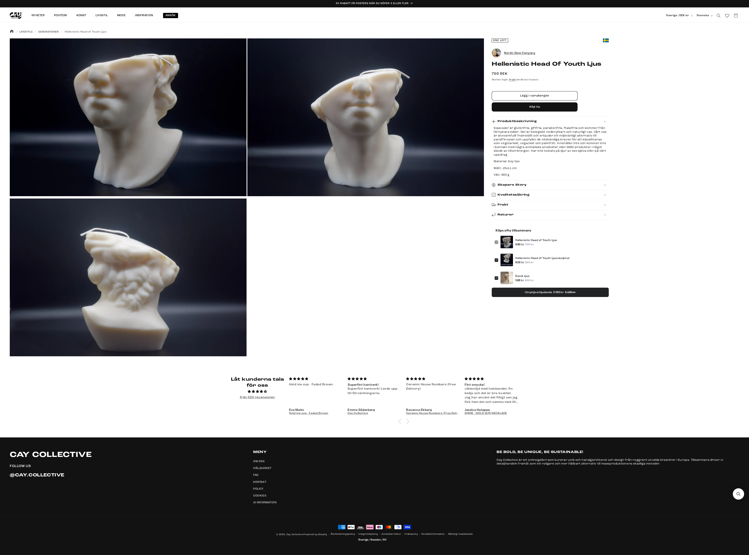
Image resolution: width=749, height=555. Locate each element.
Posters (60, 15)
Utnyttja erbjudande (550, 292)
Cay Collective (294, 535)
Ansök (170, 15)
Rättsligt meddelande (460, 534)
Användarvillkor (391, 534)
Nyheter (38, 15)
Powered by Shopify (315, 535)
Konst (81, 15)
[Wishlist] (727, 15)
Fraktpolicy (411, 534)
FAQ (256, 475)
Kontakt (259, 482)
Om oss (259, 461)
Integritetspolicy (368, 534)
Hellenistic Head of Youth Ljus (536, 240)
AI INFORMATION (264, 502)
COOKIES (259, 495)
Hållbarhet (262, 468)
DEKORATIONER (48, 32)
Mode (121, 15)
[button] (718, 15)
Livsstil (102, 15)
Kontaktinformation (433, 534)
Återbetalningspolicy (343, 534)
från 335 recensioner (257, 397)
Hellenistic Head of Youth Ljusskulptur (542, 258)
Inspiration (144, 15)
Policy (258, 489)
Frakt (512, 80)
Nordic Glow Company (519, 53)
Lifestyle (26, 32)
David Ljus (522, 276)
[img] (257, 392)
